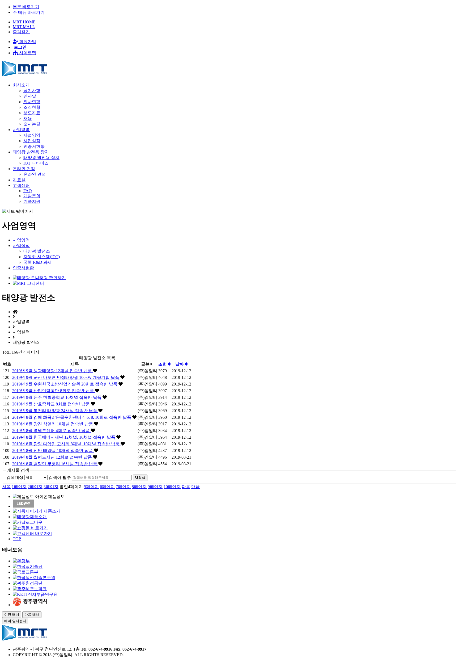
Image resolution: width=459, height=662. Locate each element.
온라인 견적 (34, 174)
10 (172, 486)
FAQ (27, 190)
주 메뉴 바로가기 (29, 12)
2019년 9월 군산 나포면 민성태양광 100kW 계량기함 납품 (66, 377)
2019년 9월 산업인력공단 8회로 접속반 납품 (53, 390)
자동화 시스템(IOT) (41, 256)
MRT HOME (24, 22)
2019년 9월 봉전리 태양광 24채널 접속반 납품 (55, 410)
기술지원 (31, 201)
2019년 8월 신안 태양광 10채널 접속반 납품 (53, 450)
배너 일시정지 (15, 621)
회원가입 (27, 41)
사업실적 (31, 141)
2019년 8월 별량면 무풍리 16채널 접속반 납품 (55, 464)
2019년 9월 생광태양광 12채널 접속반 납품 (52, 370)
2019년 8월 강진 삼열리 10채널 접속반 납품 (53, 424)
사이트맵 (27, 53)
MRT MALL (24, 26)
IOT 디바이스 (36, 163)
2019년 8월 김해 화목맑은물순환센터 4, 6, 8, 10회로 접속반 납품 (72, 417)
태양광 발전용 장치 (41, 157)
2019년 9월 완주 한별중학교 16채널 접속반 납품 (57, 397)
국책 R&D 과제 (37, 262)
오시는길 (31, 124)
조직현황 (31, 107)
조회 (163, 364)
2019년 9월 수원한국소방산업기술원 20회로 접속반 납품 (65, 384)
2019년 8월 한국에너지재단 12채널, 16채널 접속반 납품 (64, 437)
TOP (17, 539)
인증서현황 (34, 146)
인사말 (29, 96)
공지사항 (31, 90)
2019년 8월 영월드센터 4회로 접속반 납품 (51, 430)
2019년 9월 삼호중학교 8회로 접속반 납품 (51, 404)
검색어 (60, 477)
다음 (186, 486)
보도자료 (31, 113)
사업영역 (31, 135)
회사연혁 (31, 101)
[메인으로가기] (24, 75)
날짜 (180, 364)
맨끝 (195, 486)
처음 (6, 486)
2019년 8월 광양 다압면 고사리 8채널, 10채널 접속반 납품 (66, 444)
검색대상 (14, 477)
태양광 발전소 (36, 251)
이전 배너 (11, 615)
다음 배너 (31, 615)
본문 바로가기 (26, 7)
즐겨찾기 (21, 32)
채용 (27, 118)
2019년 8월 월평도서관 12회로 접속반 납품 (52, 457)
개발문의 (31, 196)
